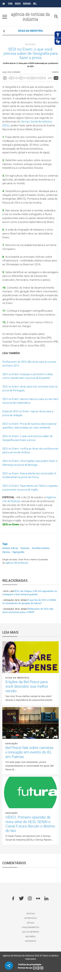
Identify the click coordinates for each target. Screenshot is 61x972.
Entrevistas (31, 918)
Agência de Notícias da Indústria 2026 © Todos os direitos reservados (30, 957)
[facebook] (13, 898)
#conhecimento (40, 548)
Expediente (30, 941)
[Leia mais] (30, 657)
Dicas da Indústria (17, 678)
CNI (10, 3)
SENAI (27, 3)
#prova (6, 552)
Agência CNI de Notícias (16, 562)
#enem (6, 548)
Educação (11, 743)
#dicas (14, 548)
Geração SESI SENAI (15, 600)
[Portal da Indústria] (3, 3)
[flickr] (38, 898)
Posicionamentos (30, 927)
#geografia (18, 552)
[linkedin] (46, 898)
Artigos (30, 923)
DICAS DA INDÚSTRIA (30, 30)
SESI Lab (9, 591)
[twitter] (21, 898)
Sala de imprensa (30, 932)
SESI (17, 3)
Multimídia (30, 936)
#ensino (24, 548)
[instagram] (29, 898)
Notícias (30, 913)
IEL (35, 3)
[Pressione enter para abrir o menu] (4, 16)
